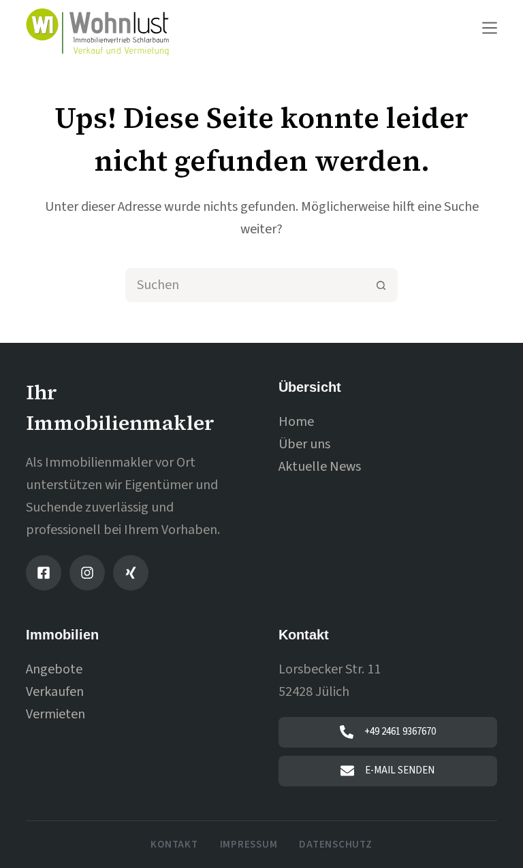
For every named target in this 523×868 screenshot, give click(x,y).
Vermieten (55, 714)
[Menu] (489, 27)
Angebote (54, 669)
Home (296, 421)
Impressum (249, 845)
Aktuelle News (320, 466)
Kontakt (173, 845)
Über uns (304, 444)
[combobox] (246, 285)
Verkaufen (55, 691)
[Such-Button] (380, 285)
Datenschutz (335, 845)
